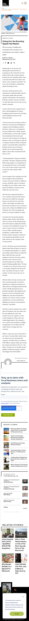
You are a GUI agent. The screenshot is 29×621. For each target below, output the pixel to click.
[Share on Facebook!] (5, 63)
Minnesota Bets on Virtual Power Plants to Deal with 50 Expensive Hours (19, 430)
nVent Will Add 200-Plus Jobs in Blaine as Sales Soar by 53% (20, 568)
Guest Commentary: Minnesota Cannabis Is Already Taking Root (17, 437)
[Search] (22, 3)
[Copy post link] (14, 63)
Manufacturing (7, 9)
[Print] (11, 63)
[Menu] (25, 3)
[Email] (8, 63)
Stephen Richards (9, 489)
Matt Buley (7, 494)
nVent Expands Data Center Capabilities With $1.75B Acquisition (7, 543)
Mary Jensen (7, 501)
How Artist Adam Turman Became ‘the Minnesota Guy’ (18, 451)
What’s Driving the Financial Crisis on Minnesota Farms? (19, 465)
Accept (17, 614)
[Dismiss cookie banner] (23, 597)
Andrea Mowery (8, 482)
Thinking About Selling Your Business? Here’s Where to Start (19, 459)
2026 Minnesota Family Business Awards (18, 443)
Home (2, 8)
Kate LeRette (8, 58)
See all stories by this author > (21, 358)
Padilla (6, 507)
